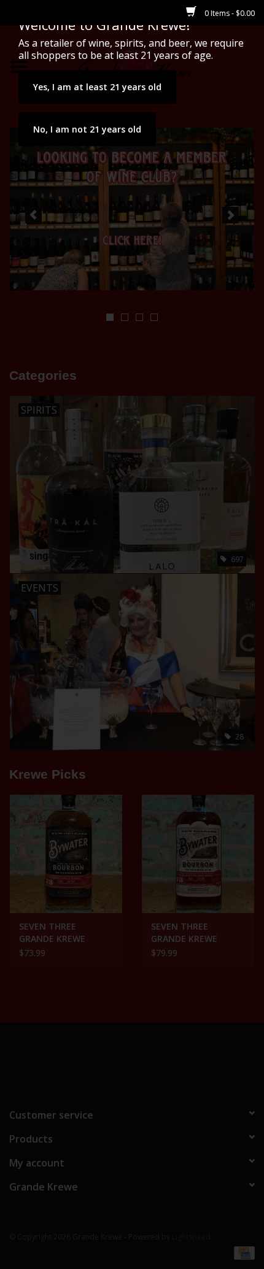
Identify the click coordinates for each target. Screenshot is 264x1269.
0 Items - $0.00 (229, 13)
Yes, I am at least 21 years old (97, 87)
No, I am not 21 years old (87, 129)
